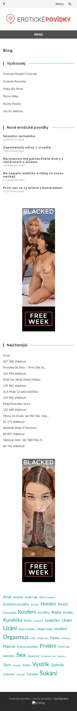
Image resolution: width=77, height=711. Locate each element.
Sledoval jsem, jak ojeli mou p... (23, 440)
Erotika (35, 604)
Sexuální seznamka (19, 136)
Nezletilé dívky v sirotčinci (20, 428)
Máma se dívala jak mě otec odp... (26, 416)
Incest (63, 604)
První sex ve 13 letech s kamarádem (32, 188)
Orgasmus (16, 637)
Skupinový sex (48, 656)
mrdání (60, 629)
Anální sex (31, 597)
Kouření (27, 612)
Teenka (16, 665)
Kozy (56, 612)
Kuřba (28, 620)
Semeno (9, 656)
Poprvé (9, 647)
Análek (18, 597)
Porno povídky (27, 646)
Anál (7, 597)
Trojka (26, 665)
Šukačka (32, 674)
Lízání (10, 628)
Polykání (65, 638)
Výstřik (40, 664)
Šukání (48, 674)
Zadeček (57, 665)
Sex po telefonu (13, 111)
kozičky (44, 612)
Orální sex (42, 638)
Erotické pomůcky (14, 81)
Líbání (67, 621)
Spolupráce (61, 698)
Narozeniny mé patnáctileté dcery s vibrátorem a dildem (33, 160)
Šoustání (21, 674)
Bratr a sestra (47, 597)
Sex (21, 655)
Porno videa (10, 96)
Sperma (61, 656)
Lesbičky (52, 621)
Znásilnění (9, 674)
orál (32, 638)
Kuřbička (38, 621)
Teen (7, 665)
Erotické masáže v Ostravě (20, 74)
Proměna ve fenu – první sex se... (24, 367)
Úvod (6, 355)
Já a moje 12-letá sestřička (20, 392)
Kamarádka (9, 613)
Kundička (12, 620)
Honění (48, 604)
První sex (63, 647)
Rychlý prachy (12, 104)
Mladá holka (45, 629)
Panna (54, 638)
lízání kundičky (26, 629)
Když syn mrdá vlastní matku (21, 379)
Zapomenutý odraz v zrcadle (27, 147)
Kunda (68, 612)
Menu (60, 4)
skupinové (33, 656)
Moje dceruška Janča (16, 404)
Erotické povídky (16, 604)
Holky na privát (13, 89)
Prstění (48, 646)
